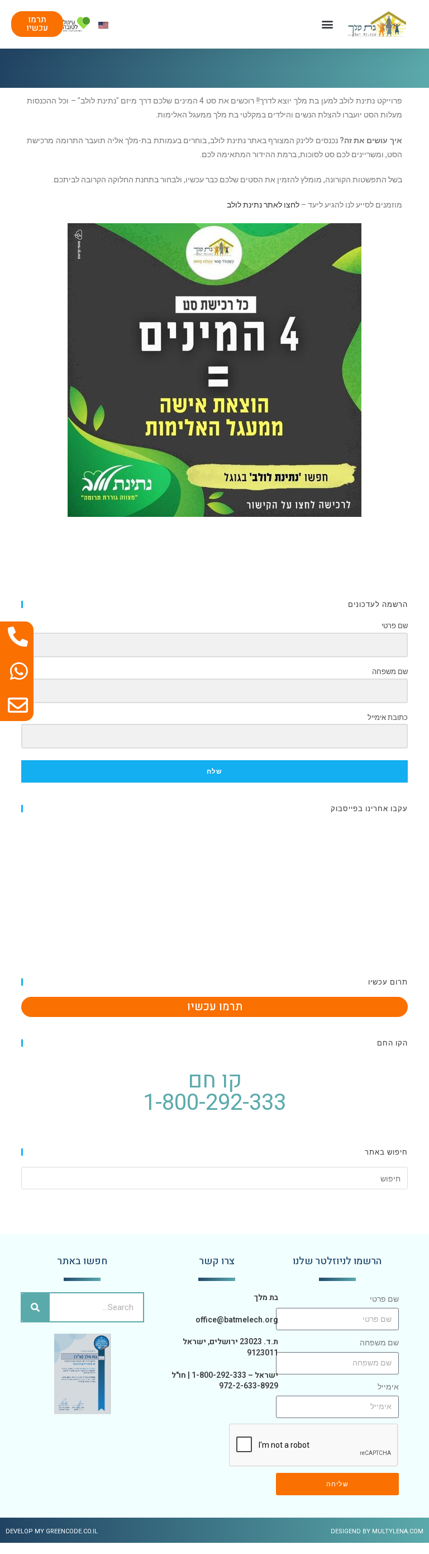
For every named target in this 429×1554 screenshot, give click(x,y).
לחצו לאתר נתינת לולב (263, 204)
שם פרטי (384, 1298)
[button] (327, 24)
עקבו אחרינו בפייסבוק (369, 808)
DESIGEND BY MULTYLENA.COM (377, 1531)
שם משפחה (379, 1342)
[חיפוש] (36, 1307)
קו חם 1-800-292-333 (214, 1091)
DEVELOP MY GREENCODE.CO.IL (52, 1531)
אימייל (388, 1386)
